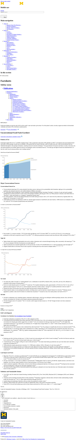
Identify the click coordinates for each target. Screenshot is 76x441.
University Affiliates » (12, 38)
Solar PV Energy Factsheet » (19, 105)
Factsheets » (9, 53)
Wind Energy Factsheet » (18, 111)
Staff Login (3, 434)
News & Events (7, 64)
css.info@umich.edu (16, 427)
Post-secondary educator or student (12, 406)
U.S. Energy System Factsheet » (20, 106)
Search (2, 12)
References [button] (4, 391)
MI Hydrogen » (10, 42)
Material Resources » (14, 114)
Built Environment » (14, 95)
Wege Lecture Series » (12, 68)
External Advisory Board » (13, 39)
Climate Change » (14, 97)
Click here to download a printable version (11, 136)
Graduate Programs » (11, 57)
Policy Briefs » (10, 54)
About (5, 23)
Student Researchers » (12, 35)
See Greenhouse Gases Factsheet (23, 316)
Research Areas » (11, 43)
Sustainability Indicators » (16, 117)
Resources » (9, 61)
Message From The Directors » (14, 25)
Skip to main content (5, 1)
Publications (6, 50)
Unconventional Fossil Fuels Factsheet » (21, 110)
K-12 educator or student (9, 404)
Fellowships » (10, 58)
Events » (9, 66)
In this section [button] (5, 75)
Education (6, 56)
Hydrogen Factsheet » (17, 102)
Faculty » (9, 31)
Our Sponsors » (10, 29)
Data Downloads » (11, 49)
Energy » (12, 98)
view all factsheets (12, 129)
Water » (11, 118)
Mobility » (12, 115)
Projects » (9, 46)
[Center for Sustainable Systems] (28, 4)
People (5, 30)
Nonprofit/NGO (7, 403)
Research (6, 41)
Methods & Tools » (11, 45)
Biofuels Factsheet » (17, 99)
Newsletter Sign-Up (5, 432)
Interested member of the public (11, 409)
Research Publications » (12, 52)
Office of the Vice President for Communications (33, 439)
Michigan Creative (11, 439)
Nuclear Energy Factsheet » (18, 103)
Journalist (6, 400)
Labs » (8, 48)
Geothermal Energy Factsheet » (19, 101)
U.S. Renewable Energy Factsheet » (20, 109)
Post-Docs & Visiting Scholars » (14, 34)
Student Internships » (11, 60)
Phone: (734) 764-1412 (6, 427)
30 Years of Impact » (11, 26)
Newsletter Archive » (11, 69)
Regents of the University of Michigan (13, 436)
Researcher (6, 407)
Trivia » (8, 62)
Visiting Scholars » (11, 37)
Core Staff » (9, 33)
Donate (2, 10)
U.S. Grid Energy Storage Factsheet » (21, 107)
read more (3, 129)
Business (6, 401)
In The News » (10, 65)
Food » (11, 113)
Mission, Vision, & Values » (13, 27)
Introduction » (13, 94)
